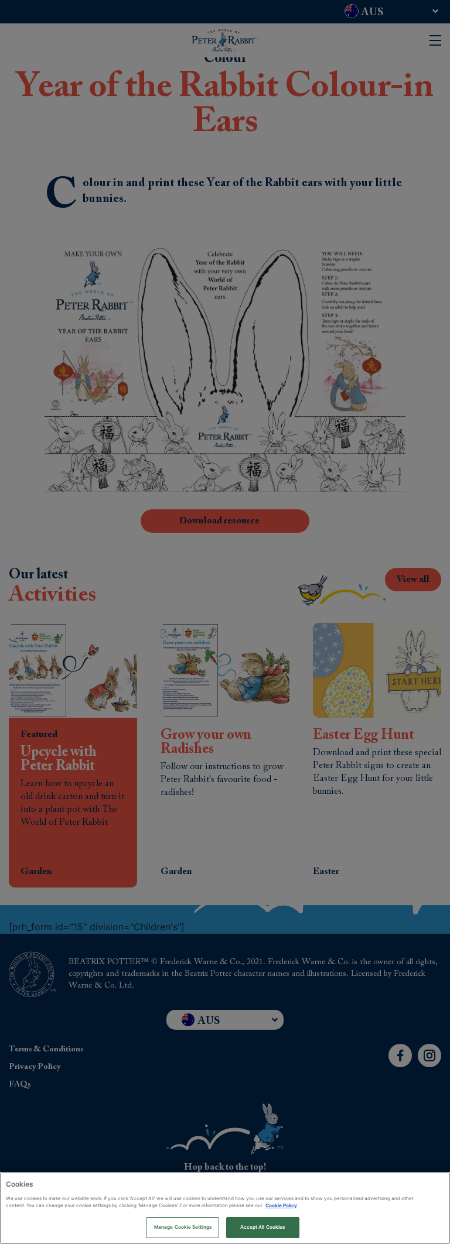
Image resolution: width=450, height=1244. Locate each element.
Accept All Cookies (262, 1227)
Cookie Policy (281, 1205)
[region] (225, 1208)
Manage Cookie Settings (183, 1227)
